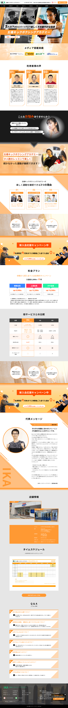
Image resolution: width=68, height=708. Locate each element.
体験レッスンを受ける (62, 2)
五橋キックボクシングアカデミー (13, 2)
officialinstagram (55, 2)
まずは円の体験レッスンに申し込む (34, 259)
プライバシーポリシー (22, 701)
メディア (5, 690)
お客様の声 (10, 5)
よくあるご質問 (64, 5)
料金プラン (24, 5)
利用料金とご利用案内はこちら (10, 701)
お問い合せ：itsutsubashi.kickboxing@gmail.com (50, 697)
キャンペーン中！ (58, 696)
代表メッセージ (38, 5)
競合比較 (31, 5)
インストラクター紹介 (27, 692)
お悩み (17, 5)
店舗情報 (46, 5)
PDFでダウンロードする (34, 595)
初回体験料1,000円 (58, 695)
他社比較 (15, 692)
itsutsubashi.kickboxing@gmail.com (48, 539)
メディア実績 (3, 5)
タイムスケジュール (55, 5)
